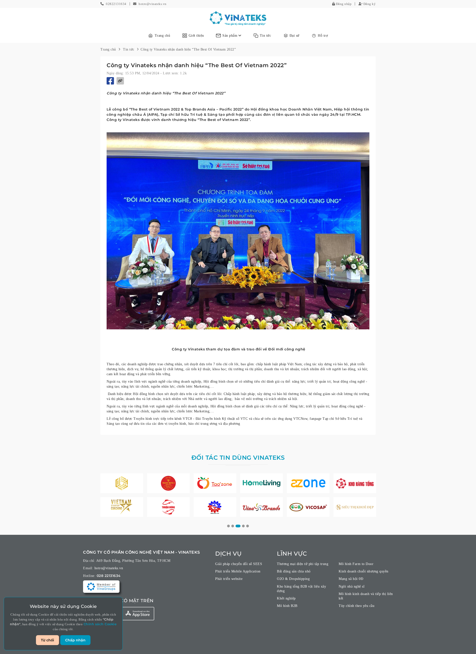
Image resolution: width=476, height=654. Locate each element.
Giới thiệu (196, 35)
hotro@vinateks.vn (153, 4)
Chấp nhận (75, 640)
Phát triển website (228, 579)
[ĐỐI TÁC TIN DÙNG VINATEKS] (121, 483)
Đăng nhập (343, 3)
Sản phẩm (230, 35)
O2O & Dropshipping (293, 579)
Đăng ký (369, 3)
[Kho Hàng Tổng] (354, 483)
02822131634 (116, 4)
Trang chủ (162, 35)
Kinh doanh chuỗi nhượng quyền (363, 571)
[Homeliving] (261, 483)
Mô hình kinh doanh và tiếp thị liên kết (366, 596)
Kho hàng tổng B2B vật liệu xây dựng (301, 589)
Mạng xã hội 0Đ (351, 579)
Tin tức (265, 35)
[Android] (137, 613)
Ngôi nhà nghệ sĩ (351, 586)
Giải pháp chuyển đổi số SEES (238, 564)
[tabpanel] (121, 495)
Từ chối (47, 640)
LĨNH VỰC (292, 553)
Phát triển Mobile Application (238, 571)
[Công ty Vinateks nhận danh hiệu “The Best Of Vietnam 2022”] (238, 17)
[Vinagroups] (101, 586)
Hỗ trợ (323, 35)
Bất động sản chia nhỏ (294, 571)
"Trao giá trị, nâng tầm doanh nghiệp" (245, 23)
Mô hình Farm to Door (356, 564)
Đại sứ (294, 35)
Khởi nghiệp (286, 598)
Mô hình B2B (287, 606)
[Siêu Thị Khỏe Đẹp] (354, 507)
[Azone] (308, 483)
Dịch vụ (228, 553)
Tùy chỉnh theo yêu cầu (356, 606)
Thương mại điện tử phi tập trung (302, 564)
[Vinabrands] (261, 507)
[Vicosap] (308, 507)
